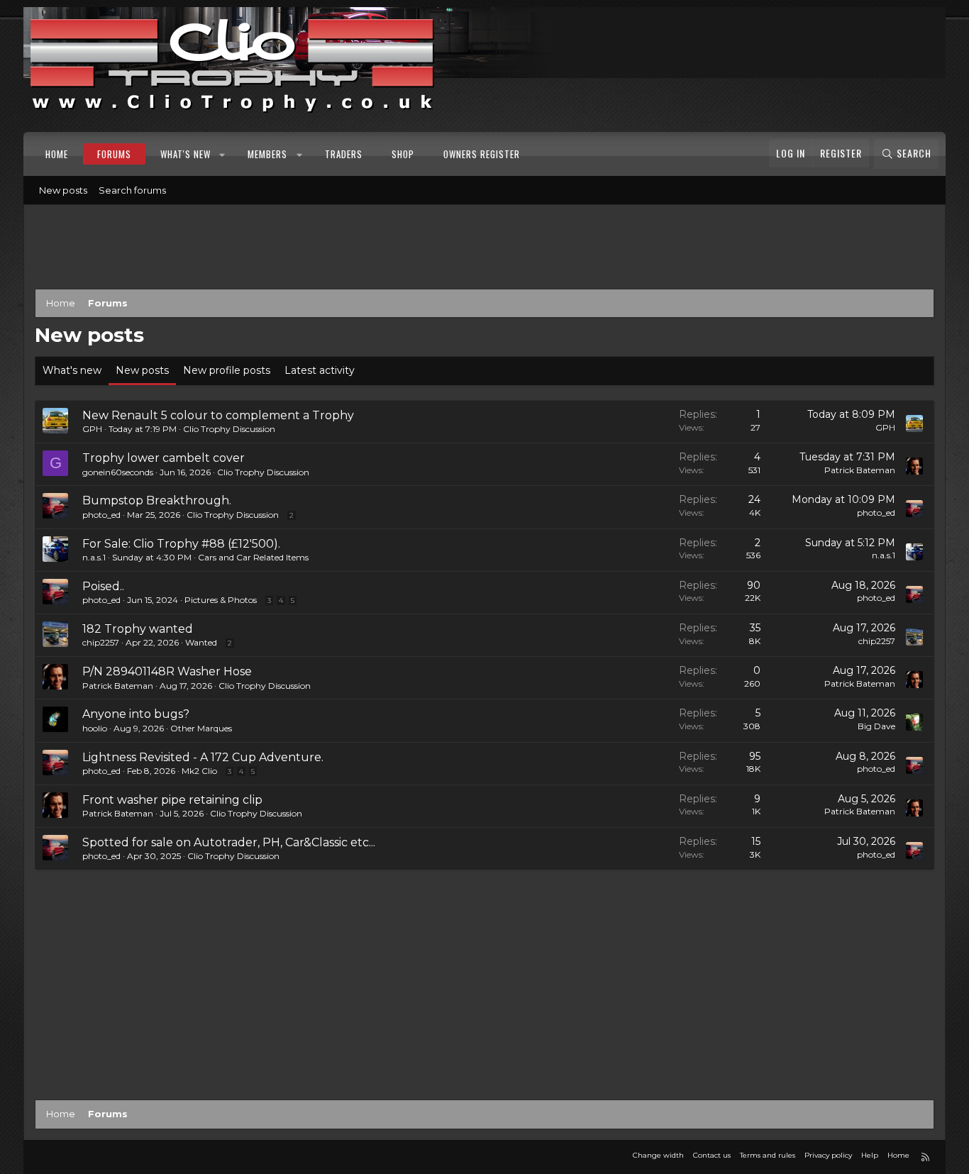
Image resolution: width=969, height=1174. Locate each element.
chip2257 (100, 642)
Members (267, 154)
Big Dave (876, 726)
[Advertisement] (484, 250)
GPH (92, 428)
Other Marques (201, 728)
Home (56, 154)
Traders (343, 154)
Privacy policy (828, 1155)
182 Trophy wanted (137, 629)
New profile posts (226, 370)
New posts (63, 190)
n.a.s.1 (94, 557)
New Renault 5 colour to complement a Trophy (218, 415)
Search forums (132, 190)
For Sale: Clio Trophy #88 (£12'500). (181, 543)
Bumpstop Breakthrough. (156, 500)
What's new (185, 154)
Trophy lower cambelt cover (163, 458)
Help (869, 1155)
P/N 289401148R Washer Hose (167, 671)
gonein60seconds (117, 472)
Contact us (712, 1155)
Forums (114, 154)
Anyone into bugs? (135, 714)
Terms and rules (767, 1155)
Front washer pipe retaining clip (172, 800)
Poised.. (103, 586)
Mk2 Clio (199, 770)
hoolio (94, 728)
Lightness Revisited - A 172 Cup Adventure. (202, 757)
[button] (223, 153)
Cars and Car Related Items (253, 557)
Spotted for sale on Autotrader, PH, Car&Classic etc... (228, 842)
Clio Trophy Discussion (229, 428)
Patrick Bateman (859, 470)
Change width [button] (658, 1155)
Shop (403, 154)
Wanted (201, 642)
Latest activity (319, 370)
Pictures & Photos (220, 599)
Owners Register (481, 154)
